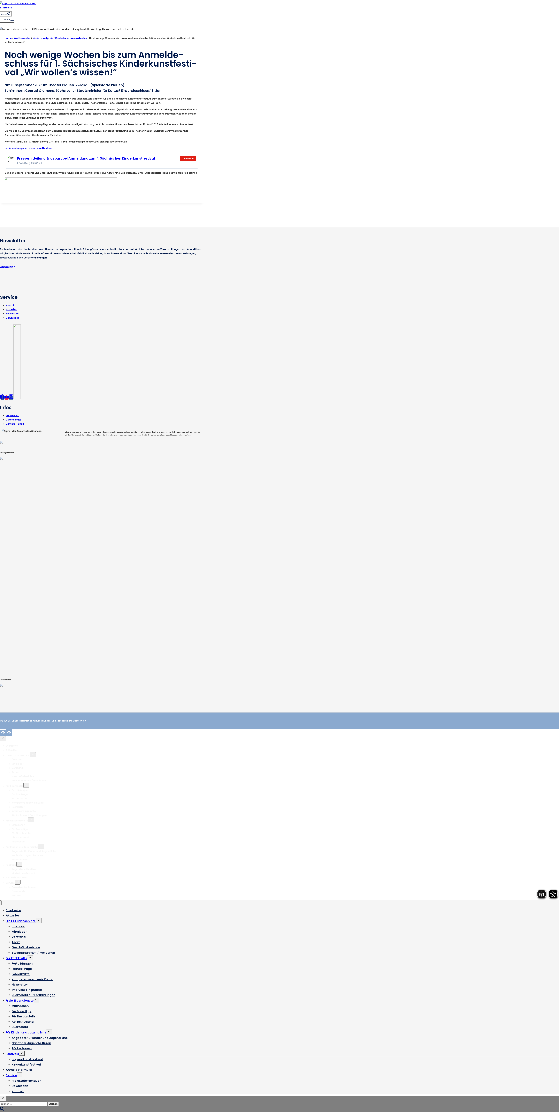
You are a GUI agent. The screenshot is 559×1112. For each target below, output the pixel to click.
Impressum (12, 415)
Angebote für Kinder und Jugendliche (34, 851)
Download (188, 158)
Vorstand (17, 768)
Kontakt (10, 305)
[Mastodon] (17, 397)
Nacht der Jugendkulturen (27, 855)
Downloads (12, 318)
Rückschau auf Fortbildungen (29, 815)
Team (15, 772)
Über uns (17, 759)
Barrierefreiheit (15, 424)
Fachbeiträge (20, 794)
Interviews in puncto (24, 811)
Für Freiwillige (20, 829)
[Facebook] (2, 397)
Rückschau (18, 841)
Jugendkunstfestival (24, 869)
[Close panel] (3, 738)
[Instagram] (11, 397)
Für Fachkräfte (14, 786)
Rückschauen (20, 859)
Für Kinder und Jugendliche (22, 847)
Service (10, 883)
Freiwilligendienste (17, 820)
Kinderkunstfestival (23, 873)
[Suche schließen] (3, 1098)
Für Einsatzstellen (22, 833)
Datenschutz (13, 419)
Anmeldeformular (16, 877)
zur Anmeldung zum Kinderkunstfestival (28, 148)
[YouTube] (7, 397)
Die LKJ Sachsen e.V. (18, 755)
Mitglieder (18, 764)
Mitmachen (18, 825)
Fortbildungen (20, 790)
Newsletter (12, 313)
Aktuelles (11, 309)
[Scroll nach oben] (3, 733)
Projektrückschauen (24, 887)
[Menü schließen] (1, 902)
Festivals (11, 865)
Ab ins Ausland (20, 837)
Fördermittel (19, 798)
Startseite (12, 745)
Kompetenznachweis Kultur (28, 802)
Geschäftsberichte (23, 776)
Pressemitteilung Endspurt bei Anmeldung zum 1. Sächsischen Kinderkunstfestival (86, 158)
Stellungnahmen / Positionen (29, 780)
